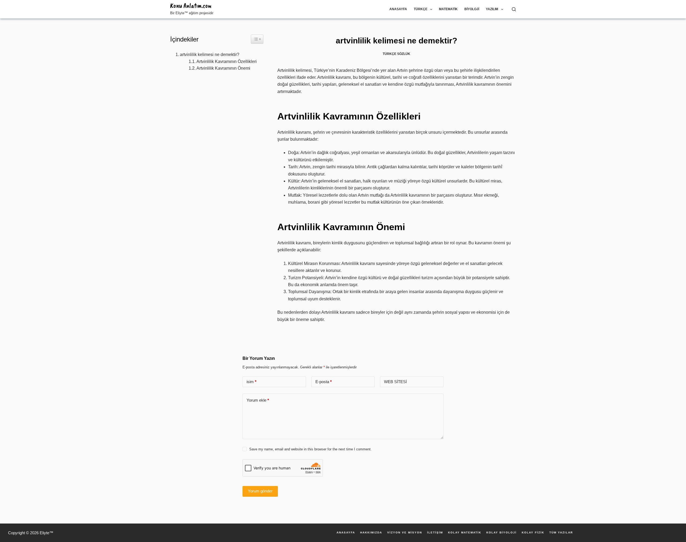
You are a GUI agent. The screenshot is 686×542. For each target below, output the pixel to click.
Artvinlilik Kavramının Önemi (223, 68)
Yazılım (492, 9)
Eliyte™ (46, 532)
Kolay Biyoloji (501, 532)
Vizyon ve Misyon (404, 532)
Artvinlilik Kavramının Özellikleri (226, 61)
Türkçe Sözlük (396, 54)
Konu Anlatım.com (190, 5)
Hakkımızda (371, 532)
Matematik (448, 9)
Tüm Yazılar (561, 532)
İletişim (435, 532)
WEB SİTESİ (395, 381)
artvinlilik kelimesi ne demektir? (209, 54)
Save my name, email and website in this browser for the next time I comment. (310, 449)
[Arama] (514, 9)
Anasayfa (398, 9)
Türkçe (420, 9)
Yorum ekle (258, 400)
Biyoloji (471, 9)
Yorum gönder (260, 491)
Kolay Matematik (464, 532)
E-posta (323, 381)
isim (251, 381)
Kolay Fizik (533, 532)
